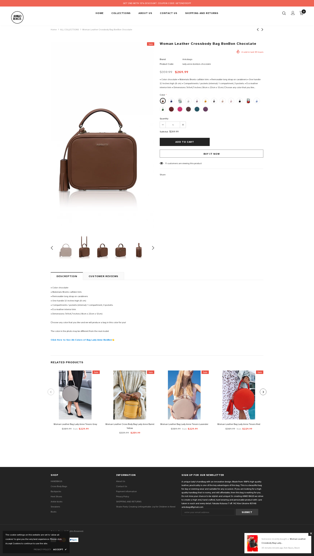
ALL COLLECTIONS (69, 29)
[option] (102, 135)
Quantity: (164, 118)
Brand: (163, 59)
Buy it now (212, 154)
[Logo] (31, 17)
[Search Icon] (284, 13)
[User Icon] (293, 13)
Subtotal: (164, 131)
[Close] (310, 533)
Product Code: (167, 64)
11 (166, 163)
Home (54, 29)
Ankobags (187, 59)
